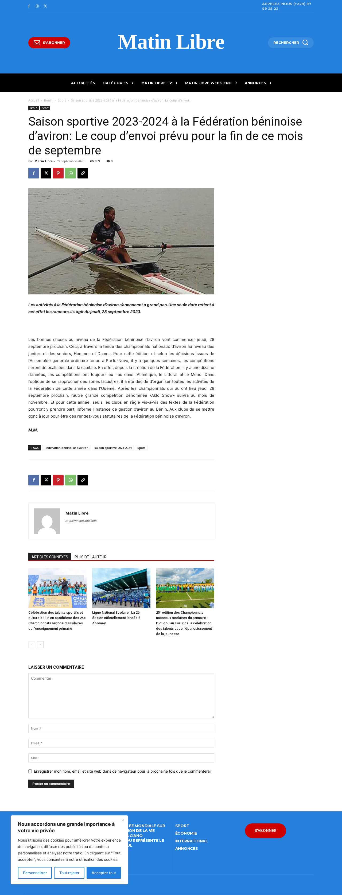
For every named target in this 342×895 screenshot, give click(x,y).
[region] (69, 849)
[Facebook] (29, 6)
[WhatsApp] (70, 173)
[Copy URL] (82, 173)
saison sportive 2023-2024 (112, 448)
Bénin (48, 100)
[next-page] (40, 644)
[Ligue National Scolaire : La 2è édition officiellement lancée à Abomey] (121, 588)
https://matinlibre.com (81, 521)
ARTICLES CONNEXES (50, 557)
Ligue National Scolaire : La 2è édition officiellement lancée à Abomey (116, 617)
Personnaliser (35, 872)
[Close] (122, 820)
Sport (62, 100)
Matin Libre (43, 161)
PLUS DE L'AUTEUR (91, 557)
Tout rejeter (69, 872)
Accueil (33, 100)
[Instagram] (37, 6)
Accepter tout (104, 872)
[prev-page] (31, 644)
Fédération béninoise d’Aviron (66, 448)
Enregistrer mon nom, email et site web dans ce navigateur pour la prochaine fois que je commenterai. (123, 771)
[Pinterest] (58, 173)
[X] (45, 6)
